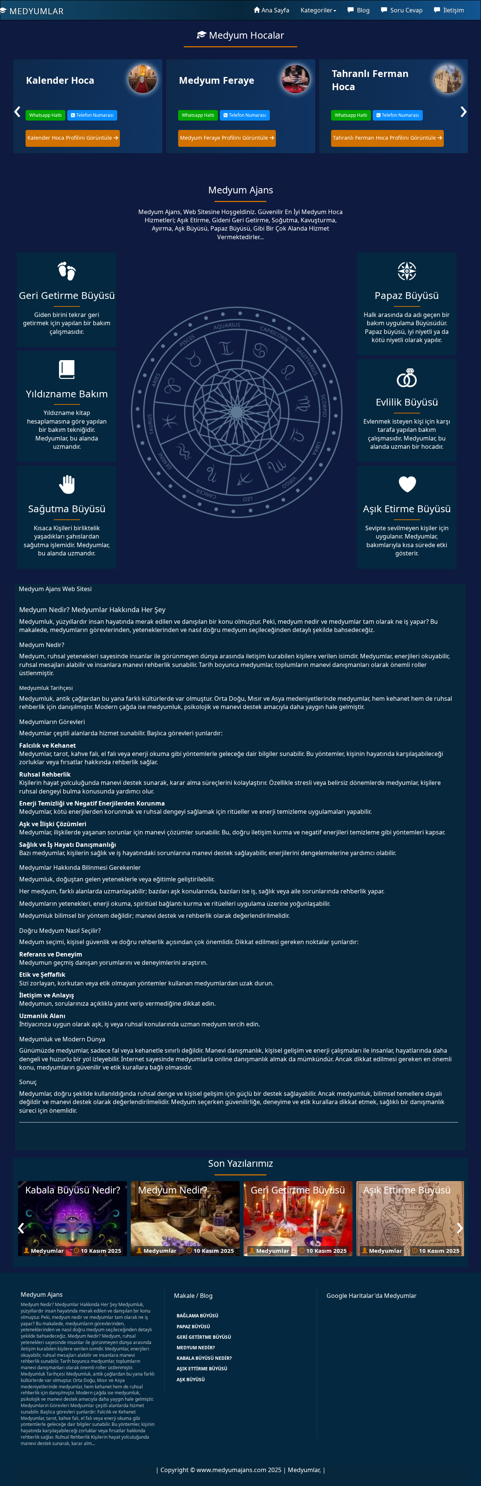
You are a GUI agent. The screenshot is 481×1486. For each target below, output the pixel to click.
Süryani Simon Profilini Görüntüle (376, 137)
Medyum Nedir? (196, 1347)
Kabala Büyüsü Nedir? (204, 1358)
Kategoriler (317, 10)
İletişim (453, 10)
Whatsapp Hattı (45, 115)
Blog (362, 10)
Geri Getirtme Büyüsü (204, 1337)
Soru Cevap (406, 10)
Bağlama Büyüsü (197, 1316)
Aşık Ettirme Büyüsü (202, 1368)
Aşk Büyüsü (191, 1379)
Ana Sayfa (275, 10)
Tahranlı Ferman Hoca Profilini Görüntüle (232, 137)
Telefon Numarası (94, 115)
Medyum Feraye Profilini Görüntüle (71, 137)
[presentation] (17, 108)
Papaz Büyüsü (193, 1326)
